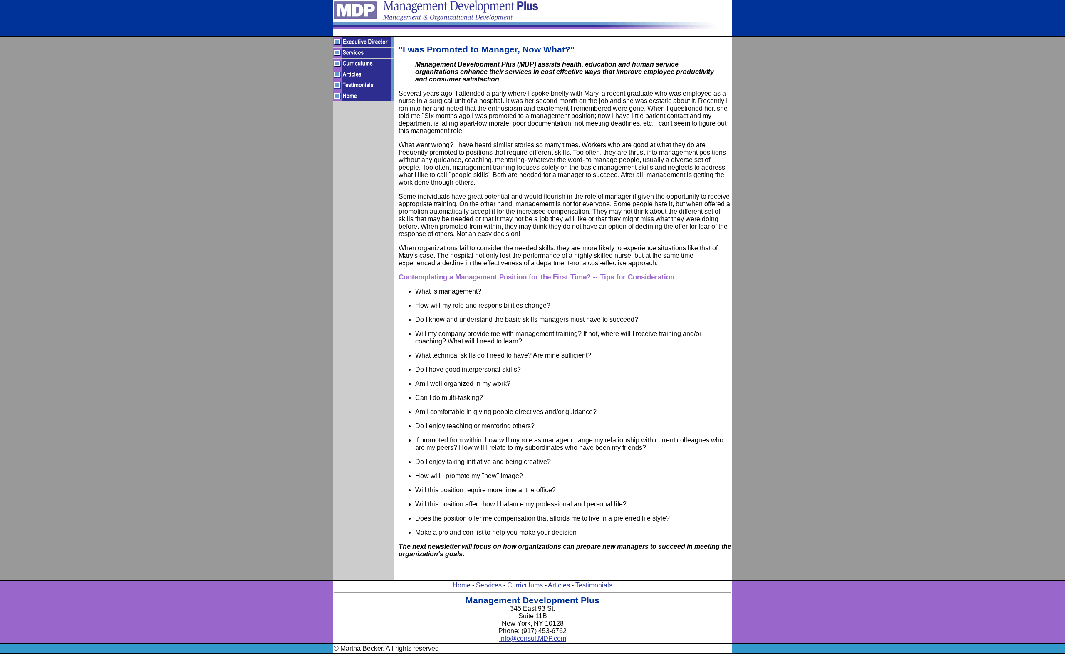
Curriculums (525, 585)
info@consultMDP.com (532, 638)
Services (489, 585)
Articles (559, 585)
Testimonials (593, 585)
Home (462, 585)
